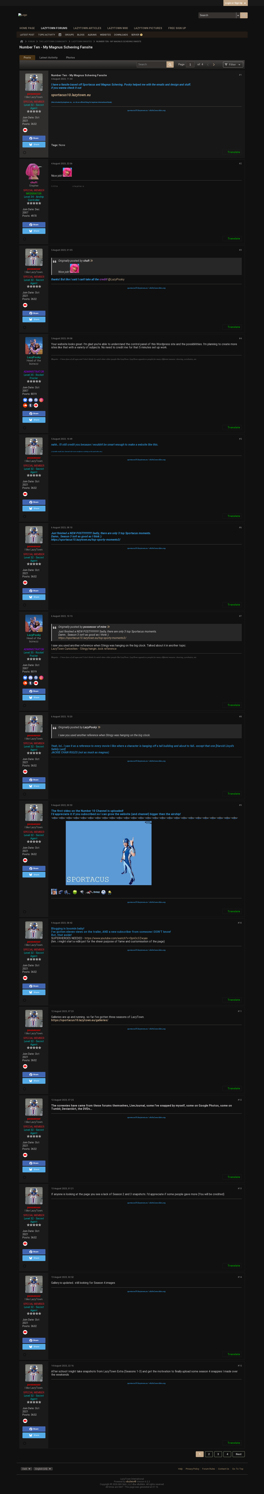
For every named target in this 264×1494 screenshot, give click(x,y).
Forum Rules (208, 1468)
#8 (240, 716)
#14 (240, 1277)
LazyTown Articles (87, 28)
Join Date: (28, 117)
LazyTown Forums (54, 28)
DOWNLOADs (121, 34)
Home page (27, 28)
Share (35, 138)
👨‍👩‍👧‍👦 (60, 34)
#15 (240, 1365)
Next (239, 1454)
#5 (240, 438)
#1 (240, 75)
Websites (105, 34)
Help (180, 1468)
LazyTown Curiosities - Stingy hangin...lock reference (84, 648)
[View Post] (91, 260)
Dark (24, 1468)
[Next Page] (214, 64)
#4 (240, 338)
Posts (27, 57)
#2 (240, 163)
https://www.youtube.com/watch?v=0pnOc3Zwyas (116, 938)
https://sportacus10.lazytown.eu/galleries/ (79, 1020)
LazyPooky (117, 279)
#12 (240, 1099)
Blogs (80, 34)
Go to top (237, 1468)
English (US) (41, 1468)
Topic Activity (46, 34)
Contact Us (223, 1468)
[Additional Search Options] (238, 15)
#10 (240, 922)
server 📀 (137, 34)
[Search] (244, 15)
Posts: (26, 124)
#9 (240, 805)
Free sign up (177, 28)
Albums (92, 34)
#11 (240, 1011)
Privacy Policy (192, 1468)
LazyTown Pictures (148, 28)
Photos (70, 57)
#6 (240, 527)
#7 (240, 616)
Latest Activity (48, 57)
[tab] (27, 57)
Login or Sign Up (233, 3)
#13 (240, 1188)
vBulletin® (131, 1481)
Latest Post (27, 34)
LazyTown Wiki (117, 28)
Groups (69, 34)
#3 (240, 250)
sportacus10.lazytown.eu (71, 95)
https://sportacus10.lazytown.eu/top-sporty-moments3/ (92, 638)
